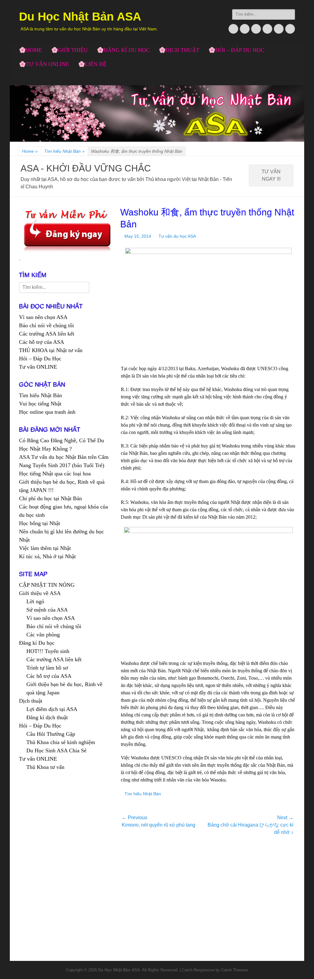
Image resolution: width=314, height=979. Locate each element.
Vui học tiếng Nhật (40, 404)
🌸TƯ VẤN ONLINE (44, 64)
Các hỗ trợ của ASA (41, 342)
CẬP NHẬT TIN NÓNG (47, 585)
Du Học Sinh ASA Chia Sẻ (56, 750)
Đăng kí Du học (37, 643)
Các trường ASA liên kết (46, 334)
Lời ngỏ (35, 601)
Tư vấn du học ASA (177, 236)
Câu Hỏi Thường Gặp (50, 734)
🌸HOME (30, 50)
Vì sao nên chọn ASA (43, 317)
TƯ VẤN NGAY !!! (271, 175)
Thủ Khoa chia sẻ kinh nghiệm (60, 742)
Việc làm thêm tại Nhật (45, 548)
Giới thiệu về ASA (40, 593)
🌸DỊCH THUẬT (179, 50)
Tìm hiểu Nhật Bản (64, 151)
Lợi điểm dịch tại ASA (51, 709)
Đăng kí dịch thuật (47, 717)
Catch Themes (234, 970)
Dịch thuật (30, 701)
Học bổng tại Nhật (39, 523)
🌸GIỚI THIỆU (69, 50)
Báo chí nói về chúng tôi (46, 325)
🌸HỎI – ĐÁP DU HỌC (236, 50)
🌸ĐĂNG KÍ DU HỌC (123, 50)
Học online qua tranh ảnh (47, 412)
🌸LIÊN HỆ (92, 64)
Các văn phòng (43, 635)
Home (30, 151)
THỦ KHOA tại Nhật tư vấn (50, 350)
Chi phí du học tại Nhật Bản (50, 498)
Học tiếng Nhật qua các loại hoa (55, 473)
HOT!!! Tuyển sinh (47, 651)
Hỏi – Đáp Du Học (40, 358)
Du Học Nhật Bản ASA (80, 16)
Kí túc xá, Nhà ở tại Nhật (47, 556)
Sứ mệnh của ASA (47, 610)
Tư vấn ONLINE (38, 367)
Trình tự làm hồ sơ (47, 668)
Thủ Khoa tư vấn (45, 767)
